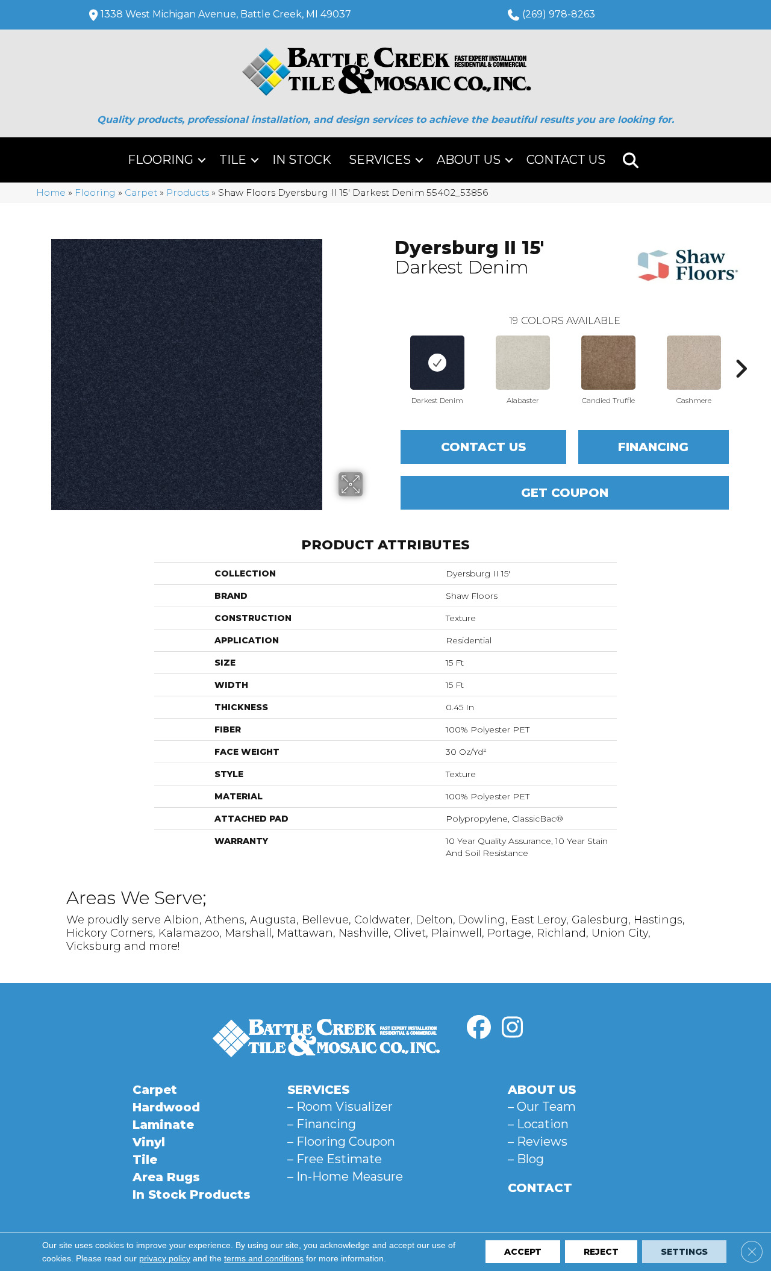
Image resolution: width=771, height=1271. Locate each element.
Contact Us (565, 159)
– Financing (321, 1124)
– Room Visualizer (340, 1106)
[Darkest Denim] (437, 363)
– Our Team (542, 1106)
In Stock (301, 159)
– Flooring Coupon (341, 1141)
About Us (469, 159)
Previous (388, 351)
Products (187, 192)
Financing (653, 447)
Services (380, 159)
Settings (684, 1251)
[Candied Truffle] (608, 363)
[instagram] (512, 1027)
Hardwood (166, 1107)
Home (51, 192)
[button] (201, 159)
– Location (538, 1124)
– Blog (526, 1159)
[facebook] (479, 1027)
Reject (601, 1251)
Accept (523, 1251)
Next (741, 351)
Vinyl (149, 1142)
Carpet (141, 192)
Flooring (160, 159)
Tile (232, 159)
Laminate (163, 1124)
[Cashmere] (694, 363)
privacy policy (164, 1258)
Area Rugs (166, 1177)
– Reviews (537, 1141)
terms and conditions (264, 1258)
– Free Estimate (334, 1159)
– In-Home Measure (345, 1176)
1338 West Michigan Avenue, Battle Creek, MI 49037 (226, 14)
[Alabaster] (523, 363)
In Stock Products (192, 1194)
